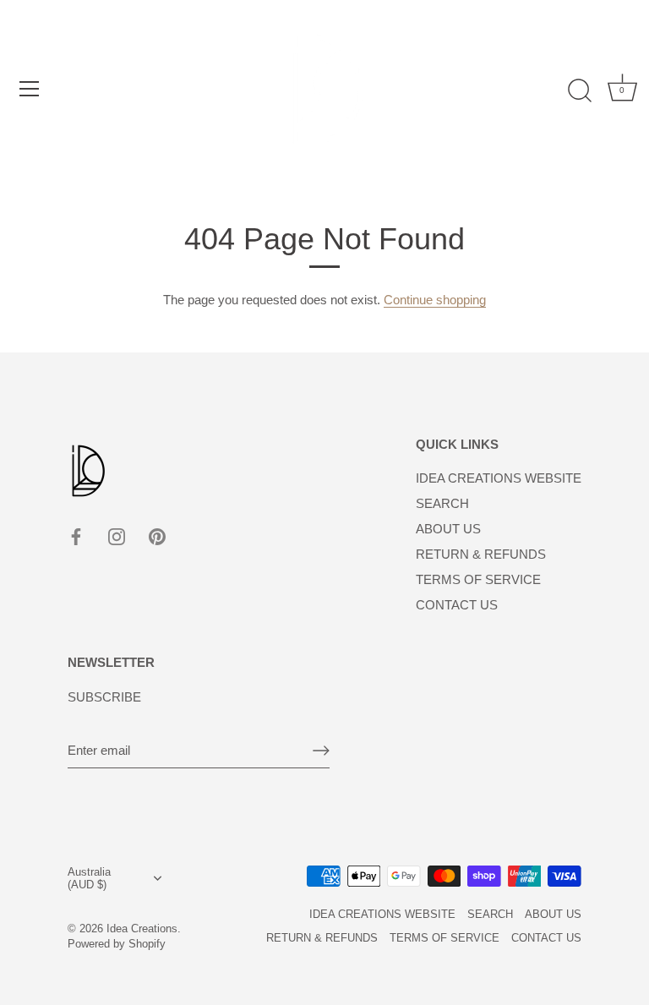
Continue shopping (435, 299)
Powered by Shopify (117, 943)
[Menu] (29, 88)
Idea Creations (141, 928)
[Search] (579, 91)
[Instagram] (116, 535)
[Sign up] (321, 750)
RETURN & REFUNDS (481, 554)
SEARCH (442, 503)
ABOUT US (448, 529)
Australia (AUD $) (89, 879)
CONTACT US (457, 605)
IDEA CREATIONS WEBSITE (498, 478)
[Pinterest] (157, 535)
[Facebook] (76, 535)
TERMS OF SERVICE (478, 579)
